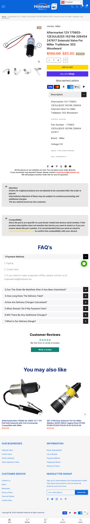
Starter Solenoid (8, 458)
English (69, 2)
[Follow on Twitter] (52, 499)
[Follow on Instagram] (57, 499)
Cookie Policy (7, 500)
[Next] (39, 45)
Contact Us (6, 480)
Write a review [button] (45, 349)
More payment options (67, 80)
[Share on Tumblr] (61, 166)
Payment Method (53, 458)
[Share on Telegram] (66, 166)
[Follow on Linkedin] (61, 499)
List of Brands (52, 454)
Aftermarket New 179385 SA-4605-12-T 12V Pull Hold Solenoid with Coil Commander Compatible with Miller (22, 423)
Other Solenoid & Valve (10, 462)
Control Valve (7, 454)
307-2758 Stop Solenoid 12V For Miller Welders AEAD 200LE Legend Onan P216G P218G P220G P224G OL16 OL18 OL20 (66, 423)
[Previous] (6, 45)
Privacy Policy (7, 492)
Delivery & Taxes (53, 466)
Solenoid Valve (7, 450)
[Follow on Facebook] (48, 499)
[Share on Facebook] (48, 166)
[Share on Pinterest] (57, 166)
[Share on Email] (70, 166)
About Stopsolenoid (54, 450)
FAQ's (4, 484)
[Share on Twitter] (52, 166)
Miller (58, 26)
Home (4, 16)
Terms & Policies (8, 496)
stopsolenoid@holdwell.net (67, 172)
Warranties (6, 488)
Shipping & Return (54, 462)
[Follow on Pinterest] (66, 499)
